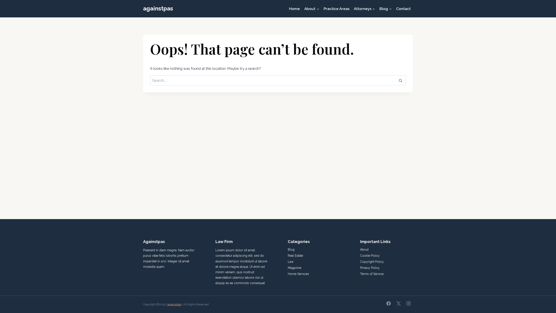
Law (290, 261)
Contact (403, 9)
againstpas (174, 304)
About (364, 249)
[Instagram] (408, 303)
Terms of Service (372, 274)
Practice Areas (336, 9)
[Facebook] (388, 303)
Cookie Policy (370, 255)
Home (294, 9)
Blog (291, 249)
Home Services (298, 274)
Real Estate (295, 255)
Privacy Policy (370, 268)
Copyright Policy (372, 261)
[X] (398, 303)
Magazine (294, 268)
